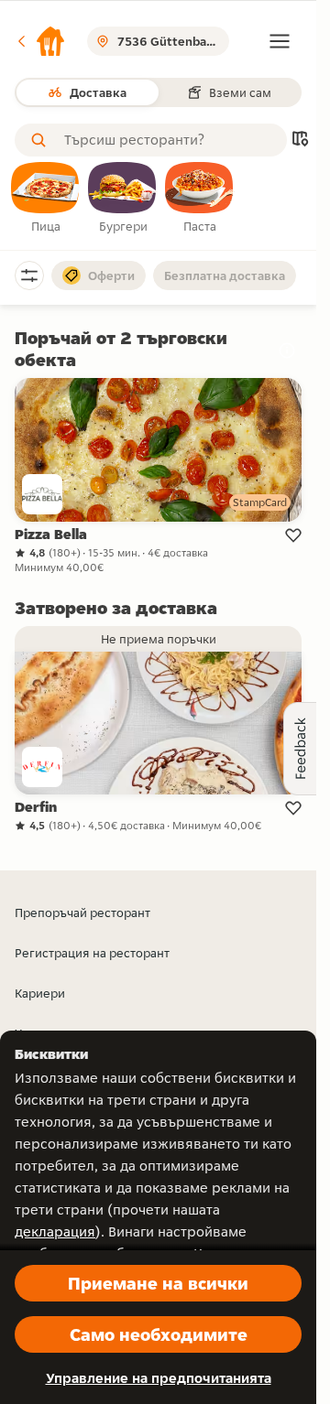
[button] (40, 41)
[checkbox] (46, 198)
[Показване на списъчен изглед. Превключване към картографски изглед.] (300, 140)
